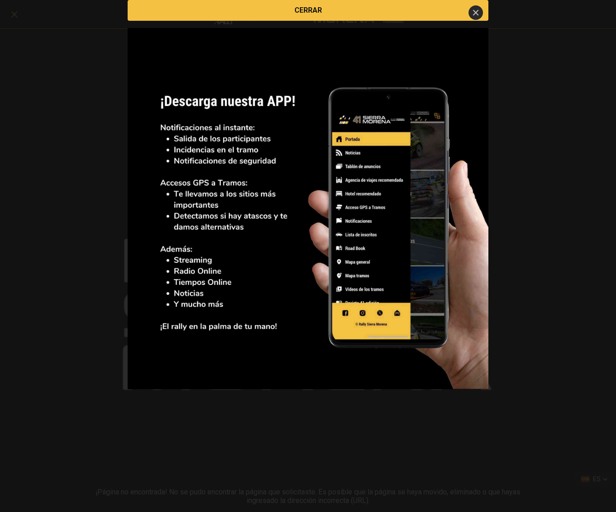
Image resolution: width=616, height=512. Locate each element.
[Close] (476, 12)
